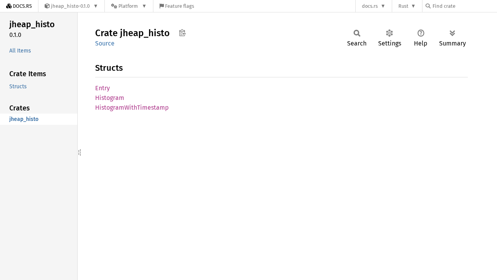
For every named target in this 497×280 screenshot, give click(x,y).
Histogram (109, 98)
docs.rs (370, 6)
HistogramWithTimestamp (132, 107)
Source (105, 43)
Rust (403, 6)
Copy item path (182, 32)
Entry (102, 88)
